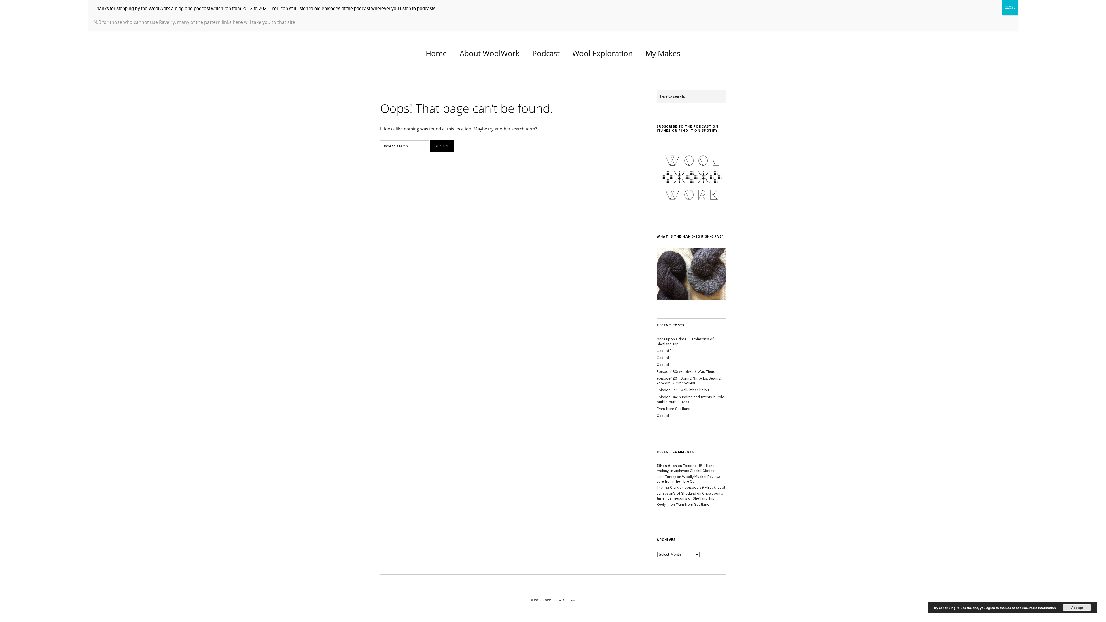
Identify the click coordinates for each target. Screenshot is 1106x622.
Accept (1077, 607)
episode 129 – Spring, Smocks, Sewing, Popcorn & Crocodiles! (689, 380)
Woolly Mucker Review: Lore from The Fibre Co (688, 479)
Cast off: (664, 351)
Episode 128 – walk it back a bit (683, 390)
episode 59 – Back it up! (705, 487)
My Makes (662, 53)
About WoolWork (490, 53)
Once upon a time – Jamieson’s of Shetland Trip (690, 495)
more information (1042, 608)
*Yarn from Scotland (673, 409)
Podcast (546, 53)
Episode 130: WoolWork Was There (686, 371)
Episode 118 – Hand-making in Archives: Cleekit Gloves (686, 468)
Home (436, 53)
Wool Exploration (602, 53)
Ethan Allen (667, 466)
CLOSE (1010, 7)
